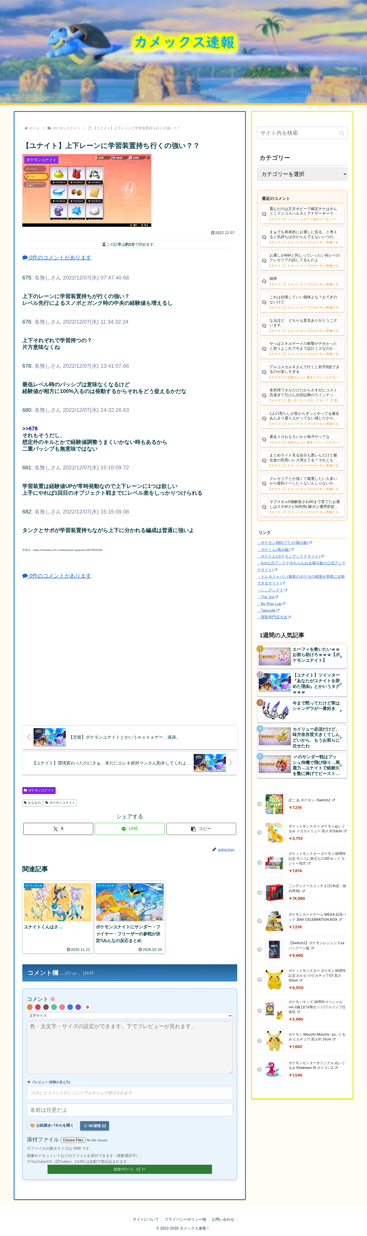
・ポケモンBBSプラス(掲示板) (282, 542)
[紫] (78, 1007)
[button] (201, 829)
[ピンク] (62, 1007)
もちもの (34, 803)
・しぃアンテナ (270, 590)
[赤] (38, 1007)
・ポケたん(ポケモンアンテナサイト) (288, 556)
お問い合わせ (223, 1219)
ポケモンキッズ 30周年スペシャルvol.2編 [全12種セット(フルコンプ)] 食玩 (317, 1007)
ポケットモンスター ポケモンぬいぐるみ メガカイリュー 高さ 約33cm (317, 828)
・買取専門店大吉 (272, 617)
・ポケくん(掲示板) (273, 549)
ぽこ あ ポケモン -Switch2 (310, 800)
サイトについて (146, 1219)
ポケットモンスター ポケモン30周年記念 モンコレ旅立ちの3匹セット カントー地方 (317, 858)
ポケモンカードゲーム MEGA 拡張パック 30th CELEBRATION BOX (317, 916)
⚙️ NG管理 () (94, 1126)
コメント (41, 999)
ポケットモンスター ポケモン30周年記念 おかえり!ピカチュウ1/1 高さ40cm (317, 975)
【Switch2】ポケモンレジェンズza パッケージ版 (316, 945)
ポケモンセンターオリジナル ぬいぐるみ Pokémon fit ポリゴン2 (317, 1065)
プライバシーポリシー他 (185, 1219)
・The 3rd (265, 597)
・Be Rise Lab (269, 603)
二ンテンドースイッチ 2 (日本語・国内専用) (317, 888)
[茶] (46, 1007)
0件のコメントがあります (59, 257)
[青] (70, 1007)
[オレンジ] (30, 1007)
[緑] (54, 1007)
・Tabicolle (266, 610)
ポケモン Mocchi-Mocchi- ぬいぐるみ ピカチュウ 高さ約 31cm (317, 1036)
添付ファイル (44, 1139)
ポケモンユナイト (41, 790)
